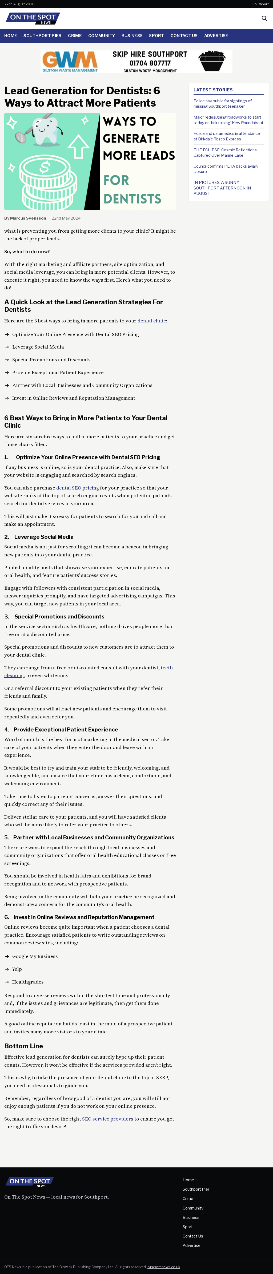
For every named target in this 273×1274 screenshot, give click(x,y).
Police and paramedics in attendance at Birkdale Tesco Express (227, 136)
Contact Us (184, 35)
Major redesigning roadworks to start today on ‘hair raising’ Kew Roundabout (228, 120)
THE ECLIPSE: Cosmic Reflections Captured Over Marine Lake (225, 152)
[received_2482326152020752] (136, 71)
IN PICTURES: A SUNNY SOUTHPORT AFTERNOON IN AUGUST (222, 188)
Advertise (216, 35)
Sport (156, 35)
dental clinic (152, 320)
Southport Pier (42, 35)
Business (132, 35)
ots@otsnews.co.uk (163, 1267)
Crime (75, 35)
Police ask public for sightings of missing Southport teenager (223, 103)
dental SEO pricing (77, 487)
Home (10, 35)
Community (101, 35)
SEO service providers (107, 1118)
